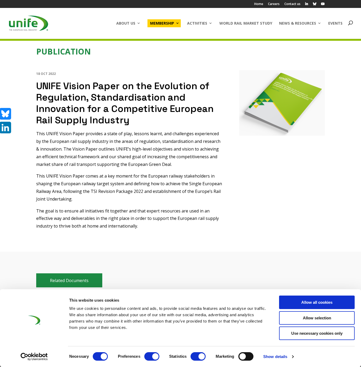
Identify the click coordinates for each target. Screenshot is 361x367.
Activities (197, 23)
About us (125, 23)
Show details (275, 356)
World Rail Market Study (245, 23)
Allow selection (317, 318)
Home (258, 4)
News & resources (297, 23)
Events (335, 23)
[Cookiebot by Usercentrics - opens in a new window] (34, 357)
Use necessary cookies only (317, 333)
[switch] (151, 356)
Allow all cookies (316, 302)
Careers (274, 4)
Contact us (292, 4)
